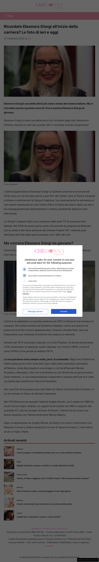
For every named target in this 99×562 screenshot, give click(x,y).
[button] (49, 281)
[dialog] (49, 281)
